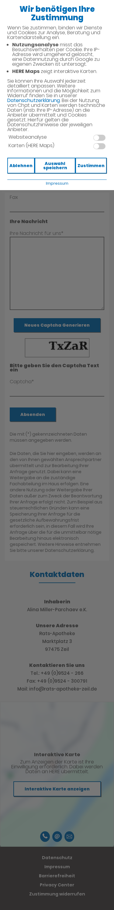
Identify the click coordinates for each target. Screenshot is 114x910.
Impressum (57, 183)
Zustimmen (91, 166)
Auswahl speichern (55, 165)
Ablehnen (21, 166)
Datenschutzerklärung (33, 100)
